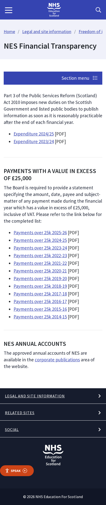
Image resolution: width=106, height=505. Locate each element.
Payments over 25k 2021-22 (40, 263)
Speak (16, 470)
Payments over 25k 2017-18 (40, 294)
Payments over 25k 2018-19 (40, 286)
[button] (8, 9)
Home (9, 31)
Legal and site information (46, 31)
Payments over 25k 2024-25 (40, 240)
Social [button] (12, 429)
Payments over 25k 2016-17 (40, 301)
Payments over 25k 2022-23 (40, 255)
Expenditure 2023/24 (34, 141)
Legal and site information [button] (35, 395)
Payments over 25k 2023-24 (40, 248)
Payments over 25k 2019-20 (40, 278)
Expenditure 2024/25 (34, 134)
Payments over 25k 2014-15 (40, 317)
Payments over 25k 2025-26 (40, 232)
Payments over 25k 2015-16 (40, 309)
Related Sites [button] (20, 412)
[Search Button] (98, 10)
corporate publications (57, 360)
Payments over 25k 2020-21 (40, 271)
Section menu (76, 78)
